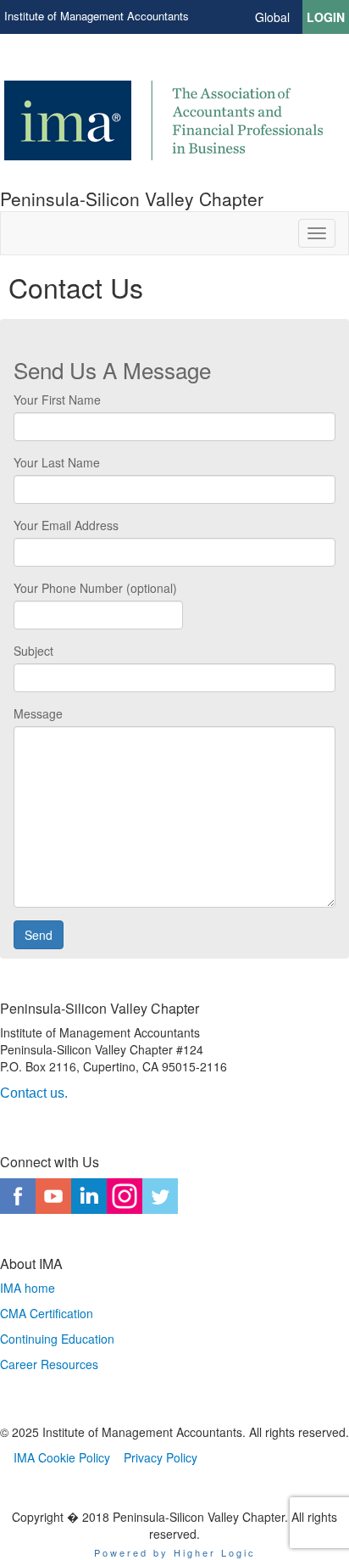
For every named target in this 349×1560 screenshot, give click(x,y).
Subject (33, 650)
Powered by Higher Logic (175, 1552)
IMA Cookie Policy (62, 1457)
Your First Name (57, 399)
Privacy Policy (160, 1457)
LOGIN (326, 16)
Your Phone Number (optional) (95, 587)
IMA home (27, 1287)
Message (38, 713)
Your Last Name (57, 462)
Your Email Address (66, 525)
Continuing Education (57, 1338)
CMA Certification (46, 1313)
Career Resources (49, 1364)
